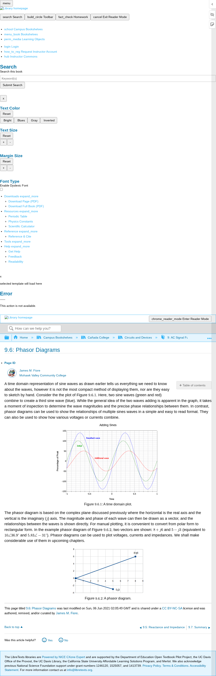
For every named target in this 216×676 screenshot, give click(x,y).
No (66, 640)
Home (24, 337)
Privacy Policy (152, 665)
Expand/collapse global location (209, 336)
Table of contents (194, 385)
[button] (15, 256)
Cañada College (98, 337)
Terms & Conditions (175, 665)
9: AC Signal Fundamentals (186, 337)
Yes (50, 640)
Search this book (11, 71)
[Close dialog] (2, 299)
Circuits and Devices (138, 337)
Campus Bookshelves (58, 337)
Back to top (11, 627)
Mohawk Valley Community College (42, 375)
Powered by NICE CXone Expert (64, 657)
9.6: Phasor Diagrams (41, 608)
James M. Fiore (29, 370)
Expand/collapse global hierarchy (9, 337)
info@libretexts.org (79, 670)
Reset (7, 113)
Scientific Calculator (21, 226)
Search (11, 328)
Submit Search (12, 85)
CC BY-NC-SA (172, 608)
